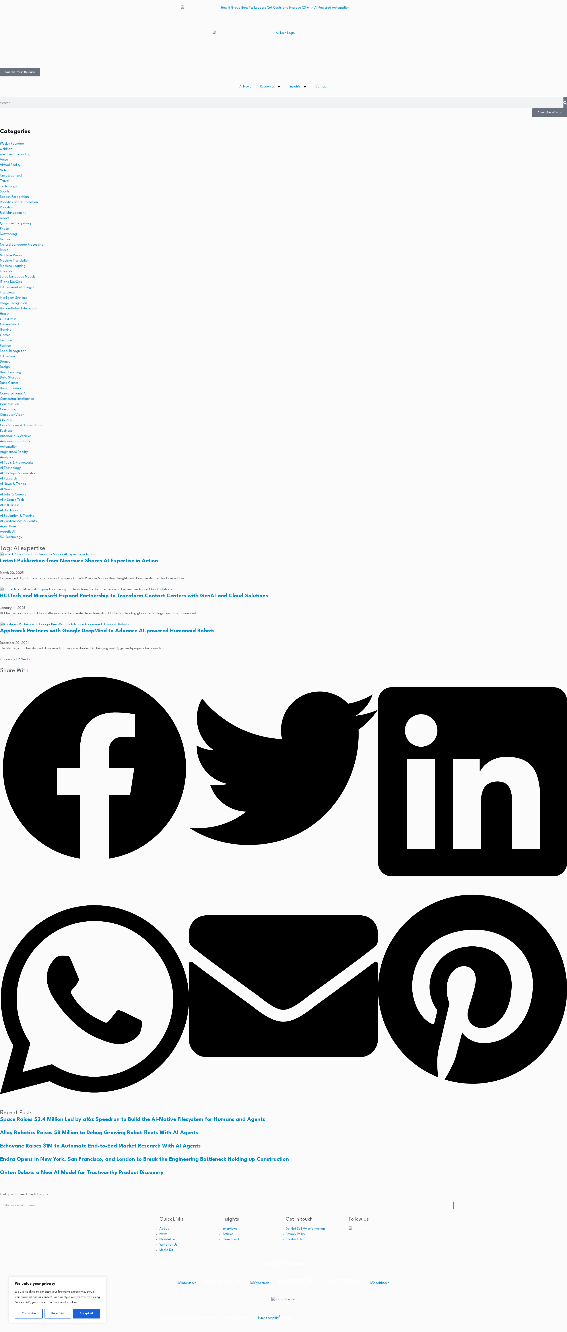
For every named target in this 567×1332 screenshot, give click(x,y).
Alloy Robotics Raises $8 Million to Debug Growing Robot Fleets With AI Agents (99, 1133)
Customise (29, 1313)
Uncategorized (11, 175)
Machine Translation (14, 260)
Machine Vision (11, 255)
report (4, 218)
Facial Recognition (13, 351)
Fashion (5, 346)
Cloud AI (6, 420)
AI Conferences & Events (18, 521)
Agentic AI (7, 532)
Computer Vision (12, 415)
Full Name (249, 1323)
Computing (8, 409)
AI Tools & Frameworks (16, 462)
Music (4, 250)
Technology (8, 186)
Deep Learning (10, 372)
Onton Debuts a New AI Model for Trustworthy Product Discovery (81, 1172)
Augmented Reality (14, 452)
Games (5, 335)
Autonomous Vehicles (15, 436)
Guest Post (8, 319)
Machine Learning (12, 266)
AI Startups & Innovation (18, 473)
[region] (57, 1300)
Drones (5, 361)
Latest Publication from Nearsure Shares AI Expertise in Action (79, 561)
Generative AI (10, 324)
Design (5, 367)
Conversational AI (13, 393)
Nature (5, 239)
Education (7, 356)
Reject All (57, 1313)
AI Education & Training (17, 516)
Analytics (6, 457)
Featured (6, 340)
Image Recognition (13, 303)
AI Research (8, 478)
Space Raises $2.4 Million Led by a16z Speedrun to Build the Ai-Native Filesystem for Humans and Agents (132, 1119)
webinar (6, 149)
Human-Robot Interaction (18, 308)
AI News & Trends (13, 484)
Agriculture (8, 526)
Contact (321, 86)
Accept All (86, 1313)
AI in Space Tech (12, 500)
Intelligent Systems (13, 298)
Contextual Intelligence (17, 399)
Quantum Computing (15, 223)
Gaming (6, 330)
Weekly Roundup (12, 144)
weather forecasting (15, 154)
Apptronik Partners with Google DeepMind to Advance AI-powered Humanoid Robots (107, 631)
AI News (245, 86)
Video (4, 170)
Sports (5, 191)
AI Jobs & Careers (13, 494)
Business (6, 431)
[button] (94, 769)
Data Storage (10, 377)
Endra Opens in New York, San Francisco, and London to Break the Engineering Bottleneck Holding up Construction (144, 1159)
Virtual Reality (10, 165)
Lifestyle (6, 271)
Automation (8, 447)
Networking (8, 234)
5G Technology (11, 537)
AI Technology (10, 468)
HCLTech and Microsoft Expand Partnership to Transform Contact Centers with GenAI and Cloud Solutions (134, 596)
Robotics (6, 207)
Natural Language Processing (21, 245)
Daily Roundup (10, 388)
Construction (9, 404)
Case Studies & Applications (21, 425)
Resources (267, 86)
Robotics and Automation (19, 202)
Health (5, 314)
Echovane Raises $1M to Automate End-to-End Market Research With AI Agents (100, 1146)
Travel (4, 181)
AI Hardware (9, 510)
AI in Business (9, 505)
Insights (295, 86)
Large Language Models (17, 276)
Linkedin (360, 1229)
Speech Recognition (14, 197)
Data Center (9, 383)
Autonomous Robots (15, 441)
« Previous (7, 659)
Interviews (7, 292)
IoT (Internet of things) (17, 287)
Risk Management (13, 213)
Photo (4, 229)
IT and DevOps (11, 282)
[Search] (565, 102)
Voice (4, 159)
